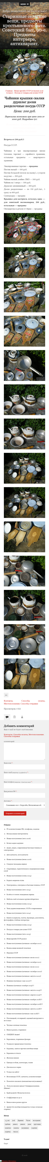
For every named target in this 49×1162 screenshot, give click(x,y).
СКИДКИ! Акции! (13, 1034)
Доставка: (8, 801)
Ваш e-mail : (16, 772)
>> (6, 695)
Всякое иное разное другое (17, 1102)
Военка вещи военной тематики (19, 948)
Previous (1, 67)
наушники (25, 1128)
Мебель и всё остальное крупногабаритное (23, 899)
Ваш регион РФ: (10, 791)
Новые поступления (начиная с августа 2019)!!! (24, 990)
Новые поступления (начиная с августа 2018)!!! (24, 1009)
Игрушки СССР (12, 953)
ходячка (8, 1132)
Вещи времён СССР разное (17, 939)
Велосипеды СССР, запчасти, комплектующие (24, 1077)
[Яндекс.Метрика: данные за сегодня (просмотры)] (8, 1161)
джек (29, 1124)
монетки (8, 1128)
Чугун (28, 1120)
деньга (15, 1124)
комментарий (9, 741)
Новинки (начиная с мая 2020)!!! (19, 981)
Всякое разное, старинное (16, 1030)
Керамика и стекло (14, 1053)
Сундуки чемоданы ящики (17, 864)
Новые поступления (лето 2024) (19, 913)
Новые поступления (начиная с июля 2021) (23, 967)
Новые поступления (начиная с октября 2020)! (24, 971)
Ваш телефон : (18, 782)
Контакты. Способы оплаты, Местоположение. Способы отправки (24, 128)
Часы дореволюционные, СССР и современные (24, 908)
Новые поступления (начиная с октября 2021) (24, 962)
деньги (22, 1124)
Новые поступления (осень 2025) (19, 876)
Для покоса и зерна (14, 1067)
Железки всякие (13, 1058)
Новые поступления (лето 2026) (19, 838)
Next (47, 67)
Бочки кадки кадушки (15, 843)
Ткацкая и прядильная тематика (19, 1044)
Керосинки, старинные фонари (18, 1039)
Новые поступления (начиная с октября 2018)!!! (25, 1004)
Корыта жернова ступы (15, 880)
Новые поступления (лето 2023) (19, 934)
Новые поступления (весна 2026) (19, 859)
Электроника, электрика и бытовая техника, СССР (26, 885)
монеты (16, 1128)
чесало (15, 1132)
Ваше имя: (8, 763)
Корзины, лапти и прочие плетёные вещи (22, 1048)
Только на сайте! (13, 1072)
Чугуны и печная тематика (17, 1025)
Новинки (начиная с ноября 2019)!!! (20, 985)
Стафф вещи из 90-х (14, 1098)
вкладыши (36, 1120)
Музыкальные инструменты (17, 834)
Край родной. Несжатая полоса (18, 1093)
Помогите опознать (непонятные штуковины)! (24, 1081)
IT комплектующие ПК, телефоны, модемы (23, 829)
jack (13, 1120)
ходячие (34, 1128)
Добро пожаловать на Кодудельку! (24, 11)
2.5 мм (7, 1120)
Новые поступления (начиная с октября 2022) (24, 943)
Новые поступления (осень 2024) (19, 904)
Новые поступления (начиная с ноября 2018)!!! (24, 999)
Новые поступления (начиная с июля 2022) (23, 957)
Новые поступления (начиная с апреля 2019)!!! (24, 995)
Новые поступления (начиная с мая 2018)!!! (23, 1013)
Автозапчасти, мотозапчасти (17, 855)
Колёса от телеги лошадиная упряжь (20, 894)
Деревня (20, 1120)
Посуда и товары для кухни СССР (19, 929)
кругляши (37, 1124)
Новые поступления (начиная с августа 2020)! (24, 976)
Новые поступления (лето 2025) (19, 890)
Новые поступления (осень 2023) (19, 925)
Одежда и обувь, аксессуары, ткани (20, 1062)
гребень (7, 1124)
